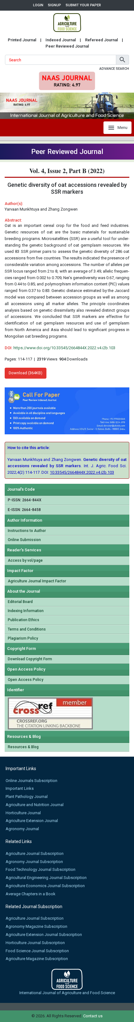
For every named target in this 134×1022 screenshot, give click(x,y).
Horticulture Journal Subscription (35, 942)
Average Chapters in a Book (30, 894)
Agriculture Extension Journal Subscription (44, 934)
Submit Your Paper (83, 5)
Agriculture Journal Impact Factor (37, 581)
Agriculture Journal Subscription (35, 853)
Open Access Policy (25, 679)
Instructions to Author (27, 531)
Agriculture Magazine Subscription (37, 958)
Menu (122, 127)
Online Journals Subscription (31, 780)
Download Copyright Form (30, 659)
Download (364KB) (25, 372)
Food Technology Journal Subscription (40, 869)
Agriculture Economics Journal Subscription (45, 885)
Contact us (93, 1016)
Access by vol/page (25, 560)
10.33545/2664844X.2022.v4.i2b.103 (82, 472)
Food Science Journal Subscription (37, 950)
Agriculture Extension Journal (32, 820)
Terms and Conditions (27, 629)
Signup (54, 5)
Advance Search (114, 69)
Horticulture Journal (23, 812)
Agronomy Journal (22, 828)
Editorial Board (20, 602)
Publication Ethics (23, 620)
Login (38, 5)
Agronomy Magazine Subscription (36, 926)
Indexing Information (26, 611)
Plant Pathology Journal (27, 796)
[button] (122, 60)
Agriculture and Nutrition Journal (35, 804)
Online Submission (24, 540)
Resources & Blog (23, 747)
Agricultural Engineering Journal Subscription (46, 877)
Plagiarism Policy (23, 638)
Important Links (20, 788)
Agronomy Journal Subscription (34, 861)
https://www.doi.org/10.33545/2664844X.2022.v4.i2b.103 (64, 347)
